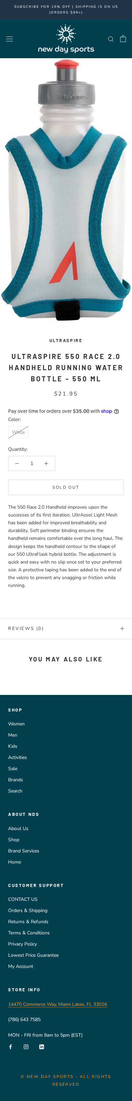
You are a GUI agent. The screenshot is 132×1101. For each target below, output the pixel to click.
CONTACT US (23, 899)
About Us (18, 828)
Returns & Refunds (28, 921)
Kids (12, 746)
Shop (13, 840)
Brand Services (23, 851)
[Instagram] (26, 1047)
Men (12, 735)
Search (15, 791)
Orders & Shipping (27, 910)
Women (16, 724)
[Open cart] (123, 38)
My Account (20, 966)
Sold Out (65, 487)
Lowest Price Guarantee (33, 955)
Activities (17, 757)
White (18, 432)
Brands (15, 780)
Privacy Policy (22, 944)
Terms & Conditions (29, 933)
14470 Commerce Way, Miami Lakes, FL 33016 (57, 1004)
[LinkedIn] (41, 1047)
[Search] (111, 39)
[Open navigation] (9, 38)
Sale (12, 768)
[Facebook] (10, 1047)
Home (14, 862)
